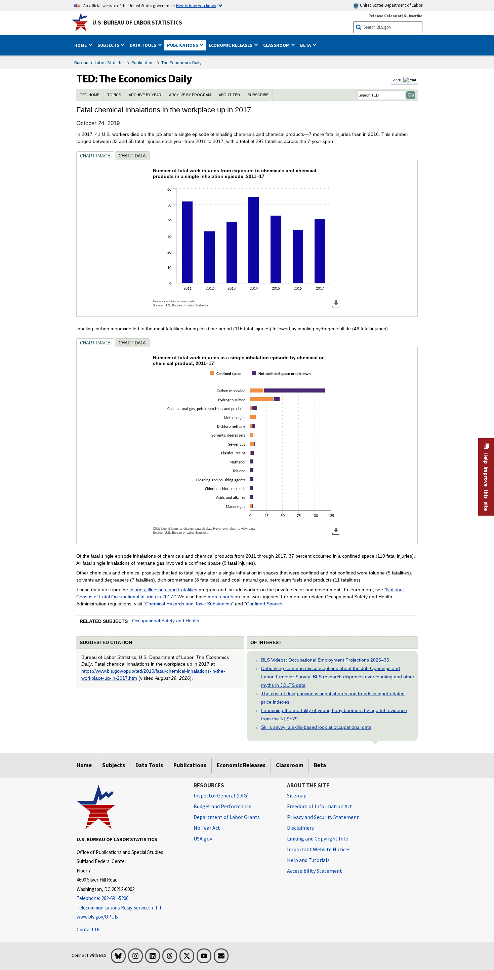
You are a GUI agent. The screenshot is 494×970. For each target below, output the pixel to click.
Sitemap (296, 795)
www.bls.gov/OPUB (97, 916)
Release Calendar (385, 15)
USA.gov (203, 838)
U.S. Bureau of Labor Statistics (137, 22)
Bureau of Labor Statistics (100, 63)
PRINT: (398, 80)
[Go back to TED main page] (232, 80)
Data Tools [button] (143, 45)
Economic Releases (241, 765)
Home (84, 765)
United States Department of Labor (390, 5)
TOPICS (114, 95)
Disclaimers (300, 827)
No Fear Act (207, 827)
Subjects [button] (108, 45)
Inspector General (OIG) (221, 795)
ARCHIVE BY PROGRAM (190, 95)
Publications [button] (183, 45)
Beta (320, 765)
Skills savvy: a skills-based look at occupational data (316, 727)
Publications (143, 63)
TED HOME (89, 95)
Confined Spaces (264, 603)
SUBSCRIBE (258, 95)
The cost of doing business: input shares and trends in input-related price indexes (333, 698)
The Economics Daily (181, 63)
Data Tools (149, 765)
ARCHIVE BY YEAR (145, 95)
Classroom (289, 765)
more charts (220, 596)
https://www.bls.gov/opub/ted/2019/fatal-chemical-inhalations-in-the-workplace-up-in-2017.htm (153, 674)
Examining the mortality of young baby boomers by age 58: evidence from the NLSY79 (334, 714)
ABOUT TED (229, 95)
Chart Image (95, 155)
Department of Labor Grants (227, 817)
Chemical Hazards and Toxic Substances (188, 603)
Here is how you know (196, 5)
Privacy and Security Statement (323, 817)
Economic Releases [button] (231, 45)
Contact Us (88, 929)
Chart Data (132, 155)
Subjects (113, 765)
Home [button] (81, 45)
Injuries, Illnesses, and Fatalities (163, 589)
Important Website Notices (319, 849)
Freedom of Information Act (319, 806)
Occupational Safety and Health (165, 620)
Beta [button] (306, 45)
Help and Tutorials (308, 860)
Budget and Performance (222, 806)
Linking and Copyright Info (317, 838)
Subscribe (413, 15)
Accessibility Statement (314, 870)
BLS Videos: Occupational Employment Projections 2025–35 (325, 660)
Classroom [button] (277, 45)
